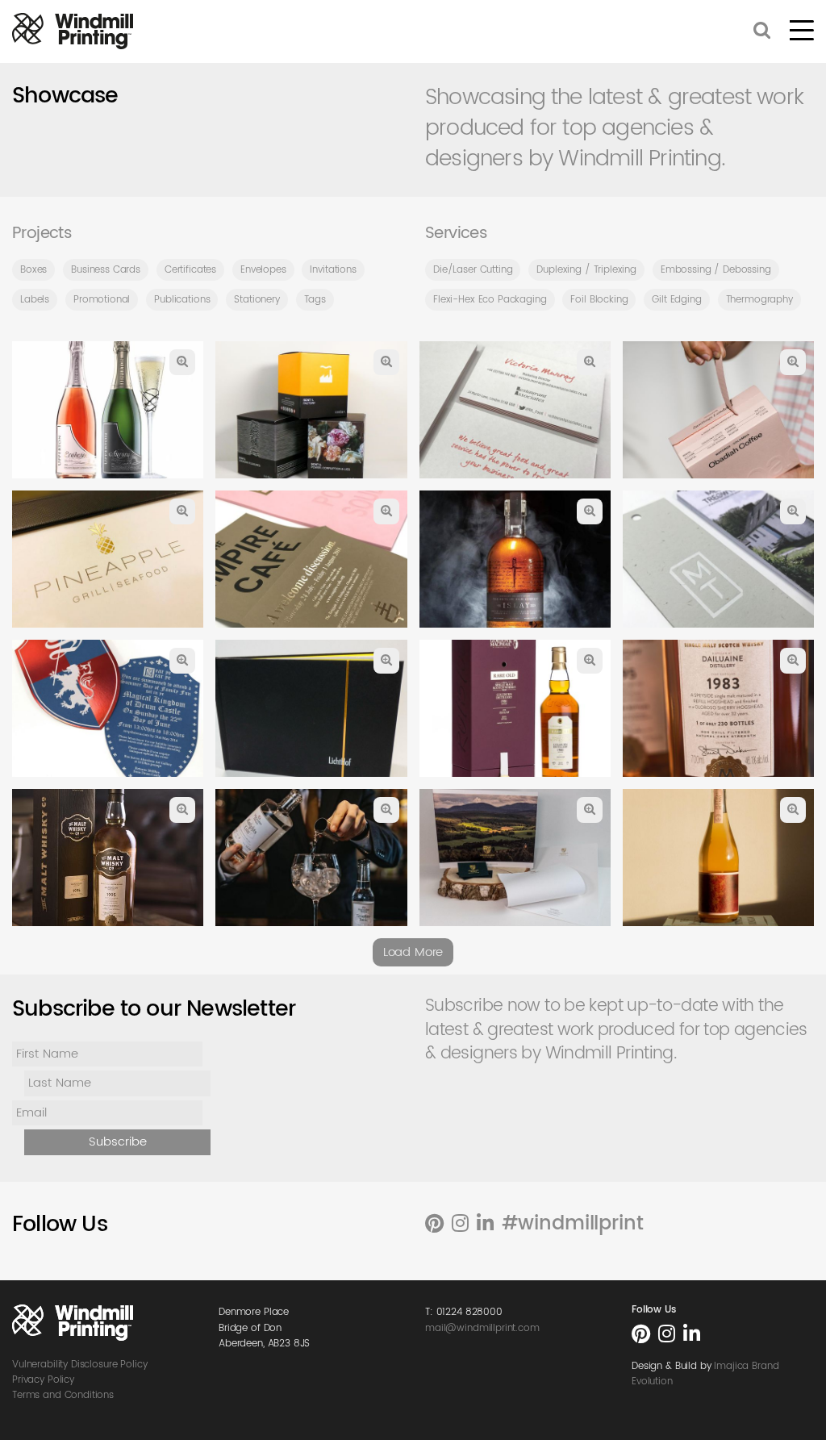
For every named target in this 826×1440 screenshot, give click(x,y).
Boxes (33, 270)
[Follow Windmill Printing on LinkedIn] (485, 1224)
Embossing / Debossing (716, 270)
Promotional (101, 299)
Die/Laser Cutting (472, 270)
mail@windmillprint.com (482, 1328)
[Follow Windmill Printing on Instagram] (460, 1224)
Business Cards (105, 270)
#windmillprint (573, 1224)
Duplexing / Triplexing (586, 270)
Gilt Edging (676, 299)
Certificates (190, 270)
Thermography (759, 299)
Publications (182, 299)
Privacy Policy (43, 1380)
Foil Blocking (599, 299)
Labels (34, 299)
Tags (315, 299)
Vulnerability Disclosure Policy (79, 1364)
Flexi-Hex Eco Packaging (490, 299)
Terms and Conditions (63, 1395)
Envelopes (263, 270)
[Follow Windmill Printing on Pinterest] (434, 1224)
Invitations (333, 270)
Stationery (257, 299)
